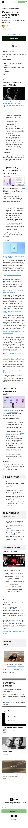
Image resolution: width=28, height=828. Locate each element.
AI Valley (4, 6)
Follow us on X (14, 34)
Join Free (22, 1)
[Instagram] (15, 816)
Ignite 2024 (6, 410)
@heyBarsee (21, 666)
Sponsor (18, 34)
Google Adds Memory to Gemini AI (12, 275)
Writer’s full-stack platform (16, 620)
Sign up (9, 34)
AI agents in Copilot (13, 412)
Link (16, 486)
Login (15, 1)
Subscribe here (18, 669)
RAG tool (16, 608)
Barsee (7, 25)
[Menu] (26, 2)
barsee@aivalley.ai (11, 666)
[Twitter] (12, 816)
